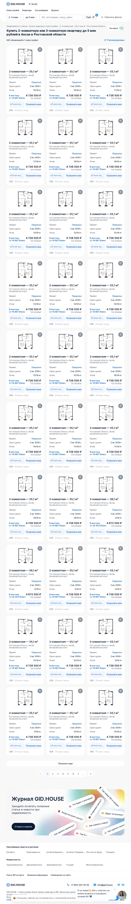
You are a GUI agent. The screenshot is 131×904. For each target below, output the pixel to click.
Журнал (55, 10)
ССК (11, 110)
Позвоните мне (33, 104)
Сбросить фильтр (113, 17)
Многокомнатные (94, 865)
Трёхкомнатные (54, 865)
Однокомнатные (15, 865)
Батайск (10, 852)
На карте (113, 28)
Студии (70, 865)
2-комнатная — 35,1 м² (23, 71)
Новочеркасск (33, 852)
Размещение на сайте (61, 875)
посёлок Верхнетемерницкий (60, 852)
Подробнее (99, 898)
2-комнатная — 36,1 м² (104, 499)
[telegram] (118, 885)
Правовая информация (37, 875)
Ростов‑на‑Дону (94, 852)
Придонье (36, 82)
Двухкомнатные (34, 865)
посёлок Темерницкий (77, 852)
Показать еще (65, 763)
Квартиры (27, 10)
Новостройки (13, 10)
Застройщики (41, 10)
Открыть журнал (23, 826)
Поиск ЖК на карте (15, 875)
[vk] (122, 885)
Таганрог (110, 852)
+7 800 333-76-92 (80, 885)
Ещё (88, 17)
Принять (113, 898)
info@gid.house (105, 885)
